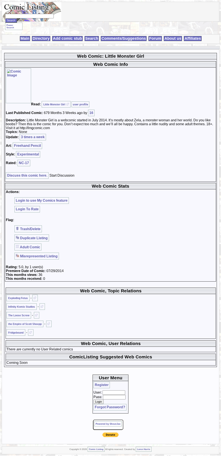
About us (172, 38)
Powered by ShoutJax (108, 424)
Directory (41, 38)
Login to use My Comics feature (42, 200)
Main (25, 38)
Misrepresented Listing (38, 256)
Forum (155, 38)
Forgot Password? (110, 407)
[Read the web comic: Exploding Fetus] (35, 298)
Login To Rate (27, 209)
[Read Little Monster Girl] (18, 85)
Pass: (97, 397)
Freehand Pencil (27, 145)
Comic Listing (96, 449)
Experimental (28, 154)
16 (91, 113)
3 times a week (33, 137)
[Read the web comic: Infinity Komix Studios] (42, 306)
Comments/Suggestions (123, 38)
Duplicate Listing (33, 238)
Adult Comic (29, 247)
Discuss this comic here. (27, 175)
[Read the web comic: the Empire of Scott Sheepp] (49, 324)
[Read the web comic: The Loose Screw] (36, 315)
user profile (80, 104)
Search (91, 38)
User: (97, 392)
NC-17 (24, 163)
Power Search (10, 26)
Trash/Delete (30, 229)
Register (102, 385)
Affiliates (193, 38)
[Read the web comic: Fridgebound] (30, 332)
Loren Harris (143, 449)
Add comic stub (67, 38)
